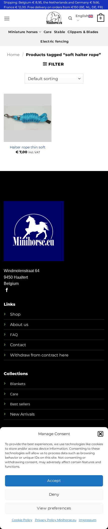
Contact (18, 344)
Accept (54, 480)
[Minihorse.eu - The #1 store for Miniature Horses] (54, 18)
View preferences (54, 508)
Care (47, 32)
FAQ (14, 334)
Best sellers (20, 404)
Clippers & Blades (83, 32)
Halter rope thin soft (27, 147)
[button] (100, 433)
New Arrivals (22, 414)
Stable (59, 32)
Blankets (17, 384)
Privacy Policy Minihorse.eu (55, 520)
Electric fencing (54, 41)
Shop (15, 314)
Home (13, 54)
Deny (54, 494)
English (82, 16)
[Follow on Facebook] (7, 290)
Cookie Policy (22, 520)
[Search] (70, 18)
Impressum (87, 520)
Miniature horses (23, 32)
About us (19, 324)
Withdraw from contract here (39, 355)
